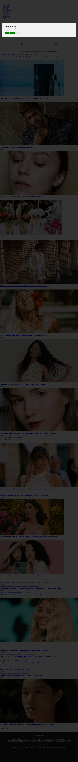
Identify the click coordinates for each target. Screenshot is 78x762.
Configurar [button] (18, 32)
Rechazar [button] (12, 32)
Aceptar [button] (7, 32)
